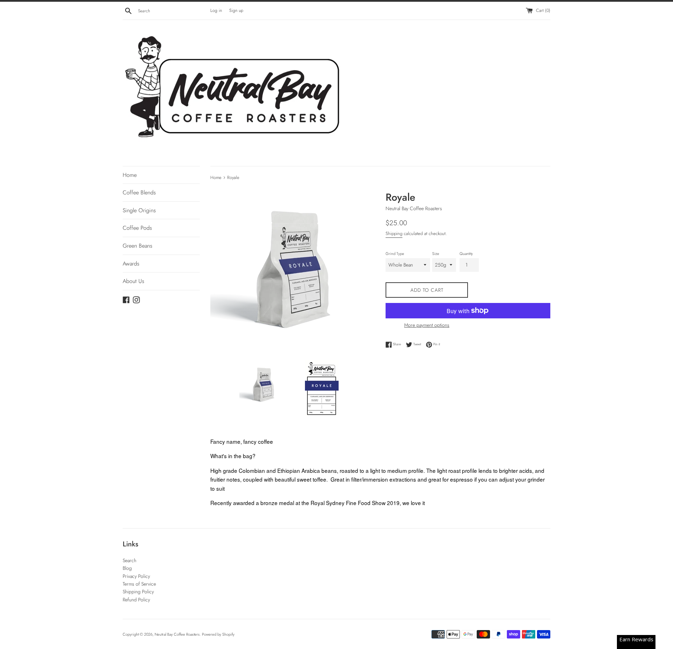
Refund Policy (136, 599)
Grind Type (395, 253)
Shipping (394, 233)
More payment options (426, 325)
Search (129, 560)
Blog (127, 568)
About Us (133, 281)
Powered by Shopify (218, 634)
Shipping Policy (138, 591)
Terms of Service (139, 583)
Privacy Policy (136, 576)
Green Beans (137, 246)
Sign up (236, 10)
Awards (131, 264)
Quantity (466, 253)
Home (130, 175)
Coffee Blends (139, 192)
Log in (216, 10)
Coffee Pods (137, 228)
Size (435, 253)
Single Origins (139, 210)
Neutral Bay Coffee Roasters (177, 634)
